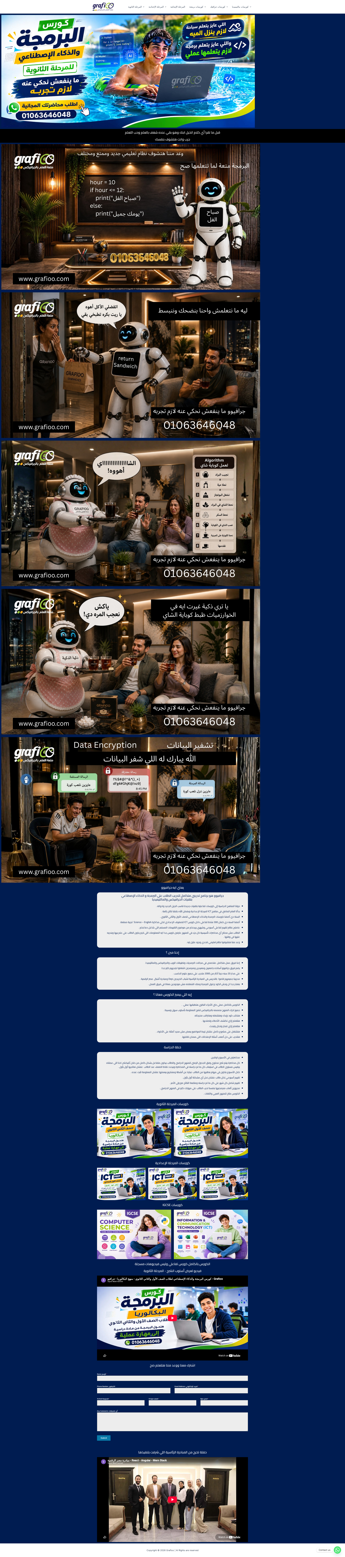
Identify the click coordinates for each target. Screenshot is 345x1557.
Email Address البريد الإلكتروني (187, 1386)
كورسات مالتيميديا (240, 6)
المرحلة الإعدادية (156, 6)
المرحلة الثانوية (135, 6)
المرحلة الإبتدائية (177, 6)
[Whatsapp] (337, 1550)
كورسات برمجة (196, 6)
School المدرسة (103, 1398)
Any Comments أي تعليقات (107, 1411)
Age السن (204, 1398)
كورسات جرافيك (217, 6)
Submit (104, 1438)
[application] (143, 6)
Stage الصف (154, 1398)
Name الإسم (102, 1374)
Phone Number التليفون (106, 1386)
